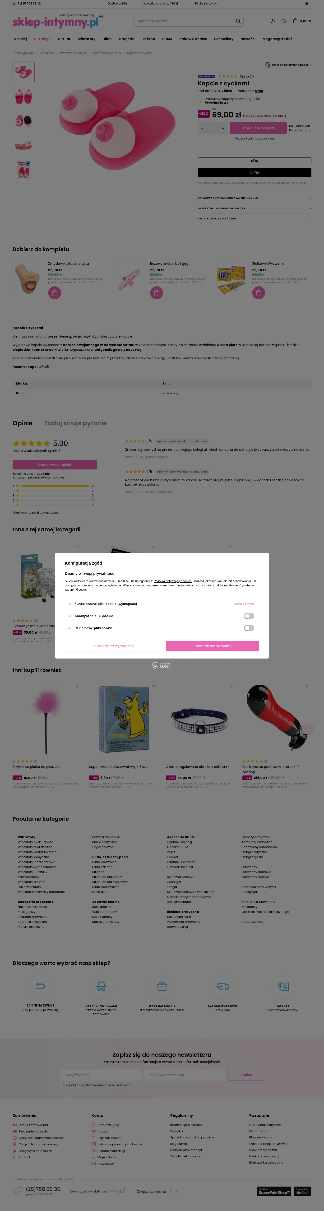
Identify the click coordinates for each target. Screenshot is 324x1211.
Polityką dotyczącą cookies (173, 581)
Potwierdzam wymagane (113, 646)
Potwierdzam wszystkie (213, 646)
